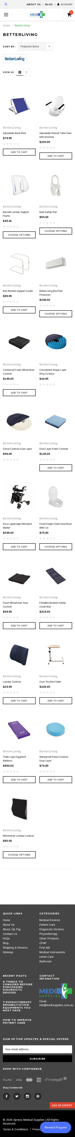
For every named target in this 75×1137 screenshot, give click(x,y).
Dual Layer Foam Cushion (53, 449)
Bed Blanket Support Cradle (18, 291)
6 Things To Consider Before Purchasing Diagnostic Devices (17, 987)
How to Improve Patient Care (17, 1021)
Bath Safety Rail (48, 212)
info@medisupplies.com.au (56, 1005)
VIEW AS (8, 72)
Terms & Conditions (15, 1129)
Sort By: (9, 46)
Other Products (49, 938)
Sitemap (8, 952)
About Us (34, 4)
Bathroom (45, 961)
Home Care (46, 956)
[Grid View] (19, 72)
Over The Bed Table (50, 681)
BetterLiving (22, 25)
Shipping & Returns (15, 947)
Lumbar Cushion (12, 681)
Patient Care (47, 924)
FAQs (6, 938)
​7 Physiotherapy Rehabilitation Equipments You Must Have (17, 1006)
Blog (49, 4)
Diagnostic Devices (51, 929)
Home (6, 25)
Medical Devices (49, 920)
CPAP (43, 943)
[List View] (26, 72)
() (71, 12)
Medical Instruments (52, 952)
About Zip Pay (12, 929)
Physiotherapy (48, 933)
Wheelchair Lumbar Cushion (18, 836)
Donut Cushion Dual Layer (17, 449)
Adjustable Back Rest (14, 133)
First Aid (44, 947)
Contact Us (10, 933)
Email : (43, 1001)
